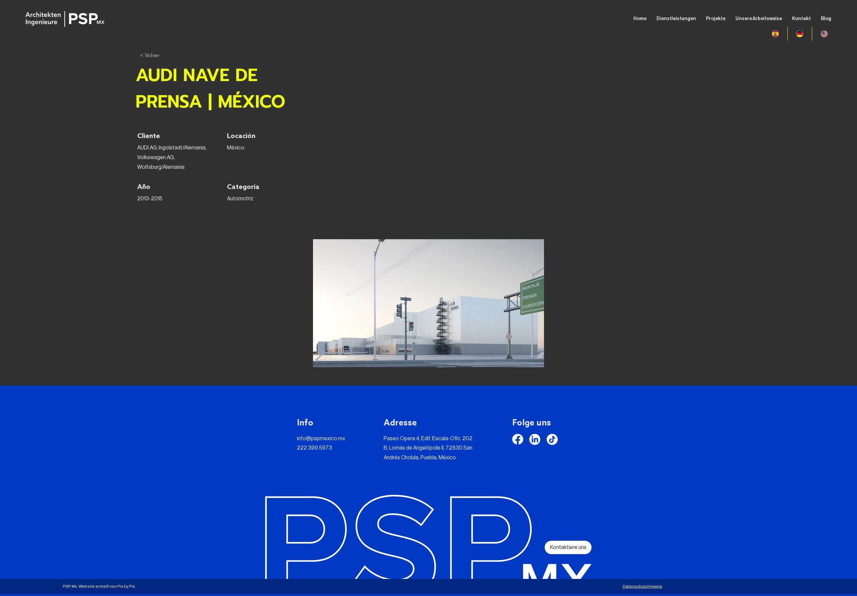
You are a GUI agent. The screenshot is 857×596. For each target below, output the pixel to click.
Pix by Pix (126, 586)
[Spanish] (775, 34)
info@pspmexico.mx (321, 438)
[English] (824, 34)
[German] (799, 34)
